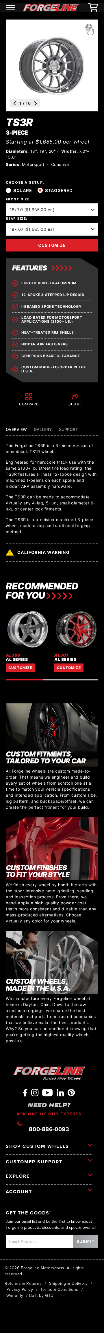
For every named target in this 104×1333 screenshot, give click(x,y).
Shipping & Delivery (68, 1283)
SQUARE (22, 190)
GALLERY (43, 429)
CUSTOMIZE (52, 245)
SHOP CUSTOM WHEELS (37, 1146)
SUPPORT (68, 429)
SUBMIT (86, 1241)
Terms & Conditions (59, 1289)
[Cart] (93, 7)
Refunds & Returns (23, 1283)
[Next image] (35, 103)
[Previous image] (14, 103)
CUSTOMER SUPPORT (34, 1161)
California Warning (43, 552)
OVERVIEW (16, 429)
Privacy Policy (19, 1289)
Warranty (14, 1295)
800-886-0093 (49, 1128)
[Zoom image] (89, 29)
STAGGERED (59, 190)
